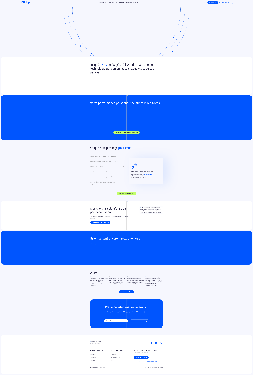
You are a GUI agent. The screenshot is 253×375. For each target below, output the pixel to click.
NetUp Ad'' (92, 360)
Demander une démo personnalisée (116, 321)
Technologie (121, 2)
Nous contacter (212, 2)
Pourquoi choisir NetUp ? (126, 193)
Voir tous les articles (126, 292)
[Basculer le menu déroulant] (107, 2)
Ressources (135, 2)
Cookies (161, 367)
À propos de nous (147, 367)
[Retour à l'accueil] (25, 2)
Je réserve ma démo (141, 357)
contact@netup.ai (151, 362)
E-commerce (113, 354)
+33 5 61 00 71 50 (139, 362)
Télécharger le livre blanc (99, 222)
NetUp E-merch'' (93, 357)
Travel (112, 360)
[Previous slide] (91, 243)
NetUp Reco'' (93, 354)
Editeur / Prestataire (115, 357)
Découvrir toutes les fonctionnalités (126, 132)
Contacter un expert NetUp (139, 321)
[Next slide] (95, 243)
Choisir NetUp (129, 2)
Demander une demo (226, 2)
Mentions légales (155, 367)
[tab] (107, 157)
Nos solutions (112, 2)
